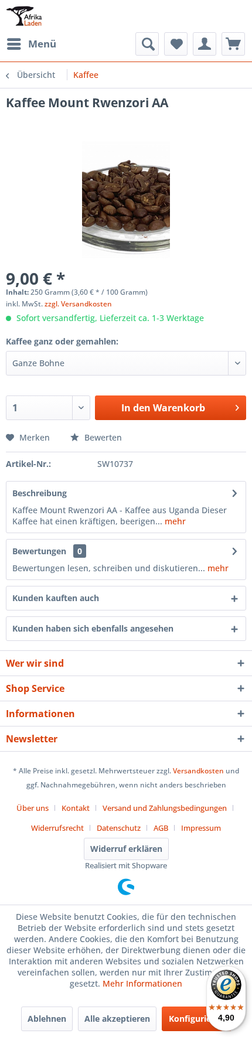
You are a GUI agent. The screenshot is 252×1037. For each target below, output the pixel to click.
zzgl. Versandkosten (78, 304)
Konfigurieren (196, 1018)
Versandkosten (198, 771)
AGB (161, 828)
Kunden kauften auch (55, 597)
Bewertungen (39, 551)
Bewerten (102, 437)
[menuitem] (31, 44)
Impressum (201, 828)
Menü (42, 43)
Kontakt (76, 808)
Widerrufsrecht (57, 828)
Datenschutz (119, 828)
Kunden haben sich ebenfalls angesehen (92, 628)
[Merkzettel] (176, 44)
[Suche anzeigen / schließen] (147, 44)
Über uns (32, 808)
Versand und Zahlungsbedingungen (165, 808)
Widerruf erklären (126, 848)
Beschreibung (39, 493)
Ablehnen (47, 1018)
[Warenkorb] (233, 44)
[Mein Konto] (204, 44)
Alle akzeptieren (117, 1018)
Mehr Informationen (142, 983)
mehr (174, 521)
